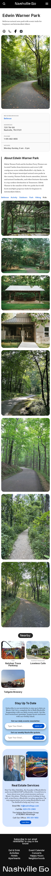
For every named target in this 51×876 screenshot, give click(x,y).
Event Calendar (37, 850)
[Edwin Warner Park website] (4, 31)
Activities (14, 853)
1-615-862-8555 (11, 139)
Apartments (14, 858)
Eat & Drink (14, 850)
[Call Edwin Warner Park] (9, 31)
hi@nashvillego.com (30, 806)
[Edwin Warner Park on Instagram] (21, 31)
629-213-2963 (29, 809)
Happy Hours (36, 855)
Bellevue (8, 118)
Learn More (25, 822)
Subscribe (19, 839)
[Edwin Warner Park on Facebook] (15, 31)
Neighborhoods (37, 858)
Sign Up (38, 726)
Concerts (36, 853)
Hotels (14, 855)
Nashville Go (25, 3)
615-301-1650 (32, 818)
